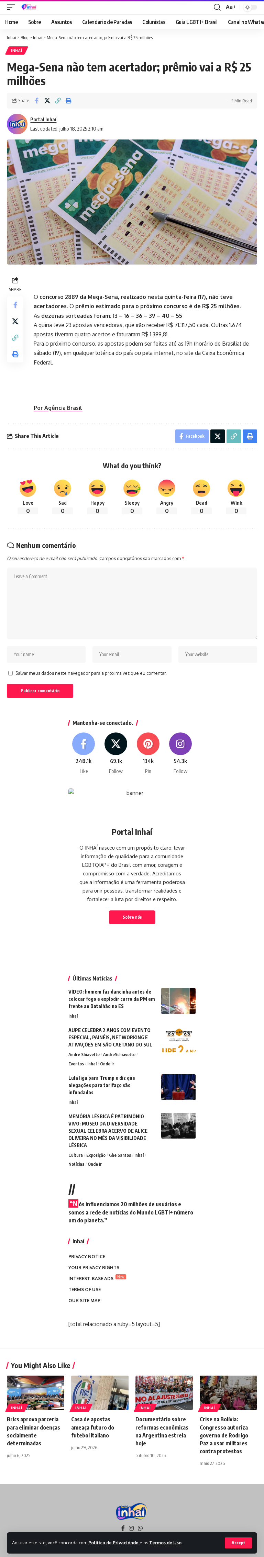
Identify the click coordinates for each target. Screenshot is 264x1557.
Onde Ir (107, 1063)
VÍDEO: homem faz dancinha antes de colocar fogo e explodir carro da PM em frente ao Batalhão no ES (111, 999)
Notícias (76, 1164)
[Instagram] (180, 753)
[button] (238, 1542)
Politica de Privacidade (114, 1542)
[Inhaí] (29, 7)
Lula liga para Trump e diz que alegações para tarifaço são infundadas (101, 1085)
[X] (116, 753)
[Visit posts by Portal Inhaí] (17, 124)
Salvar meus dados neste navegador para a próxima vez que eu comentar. (91, 673)
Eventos (76, 1063)
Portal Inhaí (43, 119)
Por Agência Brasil (58, 407)
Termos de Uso (165, 1542)
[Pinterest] (148, 753)
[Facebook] (83, 753)
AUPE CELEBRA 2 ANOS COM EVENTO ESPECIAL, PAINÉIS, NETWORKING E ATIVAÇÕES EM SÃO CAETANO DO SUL (110, 1037)
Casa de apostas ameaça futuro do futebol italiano (92, 1427)
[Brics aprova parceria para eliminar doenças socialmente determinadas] (35, 1393)
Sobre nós (132, 917)
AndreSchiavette (119, 1054)
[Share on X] (47, 100)
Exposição (96, 1155)
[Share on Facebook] (36, 100)
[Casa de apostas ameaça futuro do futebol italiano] (100, 1393)
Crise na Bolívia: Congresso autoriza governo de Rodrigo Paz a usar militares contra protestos (224, 1435)
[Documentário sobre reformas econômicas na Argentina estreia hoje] (164, 1393)
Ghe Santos (120, 1155)
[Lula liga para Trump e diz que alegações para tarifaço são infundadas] (178, 1087)
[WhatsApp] (140, 1528)
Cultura (75, 1155)
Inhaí (16, 50)
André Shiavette (84, 1054)
